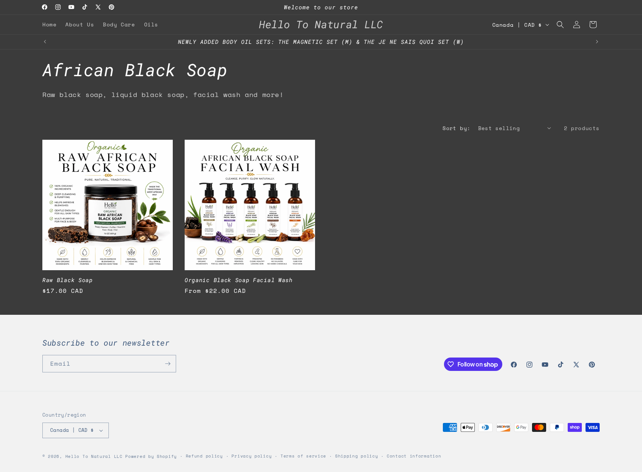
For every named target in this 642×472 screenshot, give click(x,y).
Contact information (414, 456)
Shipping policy (356, 456)
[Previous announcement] (45, 42)
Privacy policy (251, 456)
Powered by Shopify (151, 456)
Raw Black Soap (67, 280)
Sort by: (456, 128)
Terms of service (303, 456)
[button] (560, 24)
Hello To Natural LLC (94, 456)
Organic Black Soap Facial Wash (239, 280)
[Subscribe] (167, 363)
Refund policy (204, 456)
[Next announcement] (597, 42)
